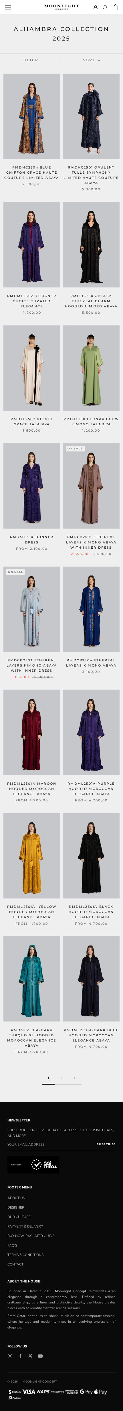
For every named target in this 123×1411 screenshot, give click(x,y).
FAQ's (12, 1245)
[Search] (105, 7)
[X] (30, 1355)
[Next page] (74, 1078)
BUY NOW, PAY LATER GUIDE (30, 1236)
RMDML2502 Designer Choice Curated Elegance (31, 301)
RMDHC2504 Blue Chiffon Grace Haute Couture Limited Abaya (31, 172)
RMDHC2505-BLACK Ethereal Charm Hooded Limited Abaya (91, 301)
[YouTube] (40, 1356)
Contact (15, 1264)
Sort (90, 60)
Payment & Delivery (25, 1226)
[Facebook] (20, 1356)
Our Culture (19, 1217)
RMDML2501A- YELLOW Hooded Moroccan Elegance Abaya (32, 912)
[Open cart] (115, 7)
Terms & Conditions (25, 1255)
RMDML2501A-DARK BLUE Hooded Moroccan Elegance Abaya (91, 1035)
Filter (30, 60)
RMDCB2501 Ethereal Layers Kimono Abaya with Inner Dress (91, 542)
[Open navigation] (8, 7)
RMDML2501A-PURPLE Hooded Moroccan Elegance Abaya (91, 789)
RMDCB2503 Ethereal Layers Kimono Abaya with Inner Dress (32, 665)
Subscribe (106, 1144)
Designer (15, 1207)
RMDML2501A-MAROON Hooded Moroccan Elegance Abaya (31, 789)
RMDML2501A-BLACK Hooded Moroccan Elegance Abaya (91, 912)
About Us (16, 1198)
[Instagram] (10, 1356)
